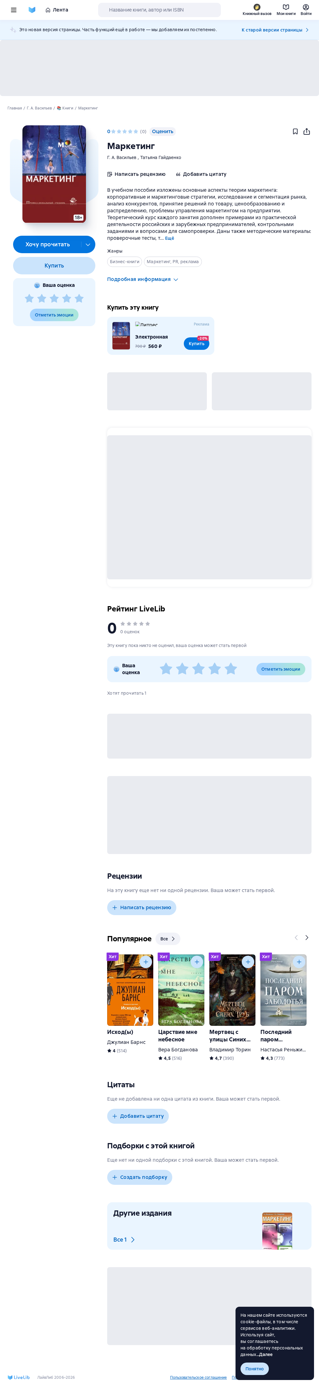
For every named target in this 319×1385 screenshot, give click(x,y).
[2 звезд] (42, 299)
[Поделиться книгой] (307, 131)
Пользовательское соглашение (198, 1377)
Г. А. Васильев (122, 157)
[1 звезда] (29, 299)
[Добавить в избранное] (295, 131)
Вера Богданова (178, 1049)
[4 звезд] (67, 299)
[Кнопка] (297, 938)
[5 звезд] (79, 299)
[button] (54, 174)
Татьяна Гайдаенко (160, 157)
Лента (60, 10)
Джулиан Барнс (126, 1042)
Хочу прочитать (48, 244)
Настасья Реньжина (284, 1049)
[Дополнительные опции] (88, 244)
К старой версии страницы (272, 30)
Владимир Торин (230, 1049)
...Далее (264, 1354)
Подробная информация (139, 279)
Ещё (169, 238)
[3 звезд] (54, 299)
